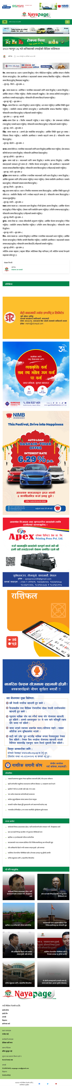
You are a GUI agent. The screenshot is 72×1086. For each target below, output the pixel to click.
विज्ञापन (4, 1020)
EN (5, 21)
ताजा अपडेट (9, 821)
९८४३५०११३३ (6, 1075)
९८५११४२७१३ (6, 1068)
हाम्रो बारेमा (5, 1010)
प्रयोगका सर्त (6, 1023)
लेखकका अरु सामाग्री (17, 270)
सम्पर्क (4, 1017)
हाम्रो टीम (5, 1013)
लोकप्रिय (8, 773)
